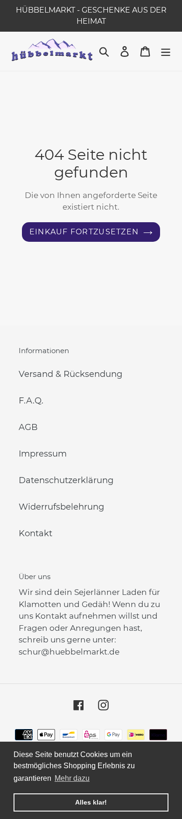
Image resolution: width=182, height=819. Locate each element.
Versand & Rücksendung (70, 374)
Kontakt (35, 533)
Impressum (43, 454)
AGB (28, 427)
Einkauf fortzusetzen (84, 231)
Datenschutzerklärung (66, 480)
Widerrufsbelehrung (61, 507)
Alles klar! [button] (91, 802)
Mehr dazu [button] (72, 778)
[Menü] (165, 51)
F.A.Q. (31, 401)
